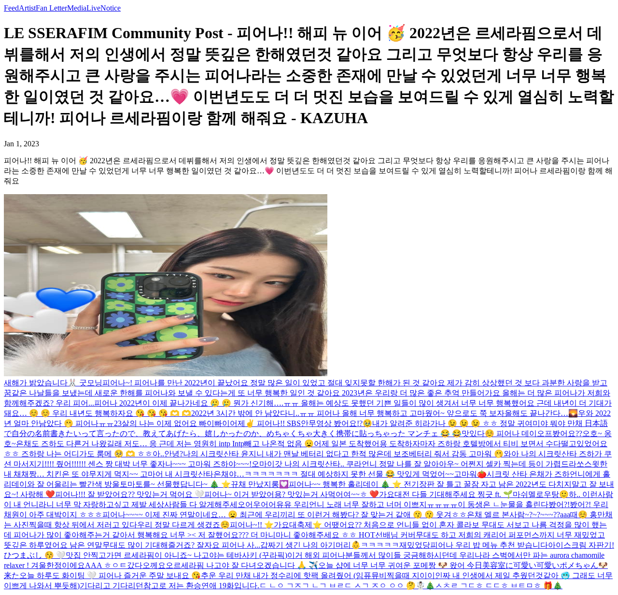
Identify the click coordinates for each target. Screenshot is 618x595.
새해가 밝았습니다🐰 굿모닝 (53, 383)
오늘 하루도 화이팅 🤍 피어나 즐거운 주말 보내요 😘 (110, 575)
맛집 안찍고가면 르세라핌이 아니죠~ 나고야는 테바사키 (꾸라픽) (176, 555)
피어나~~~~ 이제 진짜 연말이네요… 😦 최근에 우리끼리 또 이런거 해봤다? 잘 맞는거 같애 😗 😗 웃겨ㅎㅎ (284, 514)
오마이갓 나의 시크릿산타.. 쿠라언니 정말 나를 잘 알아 (345, 464)
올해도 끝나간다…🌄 (541, 413)
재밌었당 (414, 545)
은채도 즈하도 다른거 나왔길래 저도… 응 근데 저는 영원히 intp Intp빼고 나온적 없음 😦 (165, 443)
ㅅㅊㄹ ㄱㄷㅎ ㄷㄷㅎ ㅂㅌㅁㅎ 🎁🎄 (498, 585)
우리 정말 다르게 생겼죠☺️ (183, 525)
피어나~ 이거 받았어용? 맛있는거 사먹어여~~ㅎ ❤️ (291, 494)
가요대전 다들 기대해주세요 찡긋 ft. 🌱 (446, 494)
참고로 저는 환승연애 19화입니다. (201, 585)
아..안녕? (168, 454)
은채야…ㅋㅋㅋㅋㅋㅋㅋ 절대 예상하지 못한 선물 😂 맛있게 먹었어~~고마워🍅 (350, 474)
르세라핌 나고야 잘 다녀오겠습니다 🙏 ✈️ (245, 565)
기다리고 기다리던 (111, 585)
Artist (27, 8)
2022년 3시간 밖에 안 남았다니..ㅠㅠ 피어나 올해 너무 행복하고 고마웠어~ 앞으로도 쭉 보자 (348, 413)
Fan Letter (51, 8)
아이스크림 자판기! (581, 545)
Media (76, 8)
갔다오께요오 (150, 565)
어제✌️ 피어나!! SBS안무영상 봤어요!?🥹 (301, 423)
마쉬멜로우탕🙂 (541, 494)
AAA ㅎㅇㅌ (106, 565)
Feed (11, 8)
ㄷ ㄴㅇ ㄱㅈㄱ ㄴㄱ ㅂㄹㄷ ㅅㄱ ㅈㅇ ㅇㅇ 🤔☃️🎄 (347, 585)
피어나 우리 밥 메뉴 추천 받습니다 (489, 545)
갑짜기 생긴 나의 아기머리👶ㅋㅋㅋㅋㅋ (329, 545)
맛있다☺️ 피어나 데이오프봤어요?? (522, 433)
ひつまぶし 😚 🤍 (35, 555)
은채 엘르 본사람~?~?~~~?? (513, 514)
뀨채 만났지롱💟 (260, 484)
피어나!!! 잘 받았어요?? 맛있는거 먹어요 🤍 (129, 494)
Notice (110, 8)
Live (93, 8)
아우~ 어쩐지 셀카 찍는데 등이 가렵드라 (507, 464)
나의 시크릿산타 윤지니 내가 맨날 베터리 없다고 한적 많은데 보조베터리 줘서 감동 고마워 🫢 (343, 454)
